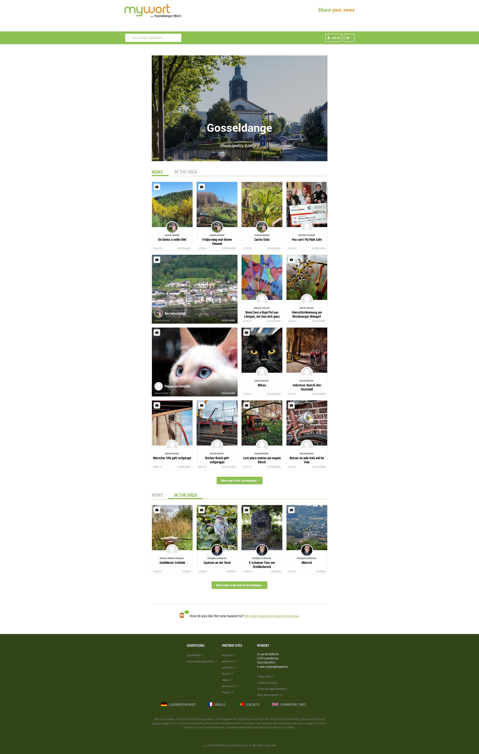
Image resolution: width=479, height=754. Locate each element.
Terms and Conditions (268, 695)
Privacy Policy (264, 676)
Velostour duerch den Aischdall (307, 387)
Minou (262, 385)
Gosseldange (184, 248)
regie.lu (226, 680)
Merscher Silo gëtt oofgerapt (172, 458)
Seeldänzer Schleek (172, 562)
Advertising (196, 645)
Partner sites (232, 645)
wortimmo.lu (228, 686)
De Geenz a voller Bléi (172, 239)
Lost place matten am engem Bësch (262, 460)
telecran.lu (227, 655)
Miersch (307, 562)
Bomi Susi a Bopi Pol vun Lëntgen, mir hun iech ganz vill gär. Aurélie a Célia (262, 316)
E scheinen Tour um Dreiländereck (262, 564)
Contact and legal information (271, 689)
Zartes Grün (262, 239)
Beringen (231, 571)
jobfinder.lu (228, 667)
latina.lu (226, 673)
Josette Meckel (162, 320)
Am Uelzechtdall (175, 313)
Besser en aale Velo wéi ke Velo (307, 460)
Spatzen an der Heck (217, 562)
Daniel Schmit (161, 393)
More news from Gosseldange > (239, 480)
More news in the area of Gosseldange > (239, 585)
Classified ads (194, 655)
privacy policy (161, 723)
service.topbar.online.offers (200, 661)
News (157, 495)
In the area (185, 172)
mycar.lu (226, 692)
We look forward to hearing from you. (272, 616)
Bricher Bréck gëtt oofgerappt (217, 460)
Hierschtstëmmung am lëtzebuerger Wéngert (307, 314)
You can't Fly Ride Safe (307, 239)
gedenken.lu (228, 661)
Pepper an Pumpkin (177, 386)
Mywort (263, 645)
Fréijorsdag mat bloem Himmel (217, 241)
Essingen (186, 571)
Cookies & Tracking (266, 682)
